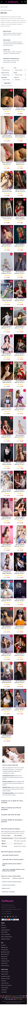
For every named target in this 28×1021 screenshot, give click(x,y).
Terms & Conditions (5, 934)
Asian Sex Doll (4, 974)
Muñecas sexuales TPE (18, 878)
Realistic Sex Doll (5, 961)
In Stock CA (4, 989)
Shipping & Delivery (5, 939)
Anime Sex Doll (4, 971)
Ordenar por (16, 77)
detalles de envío (6, 888)
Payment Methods (5, 930)
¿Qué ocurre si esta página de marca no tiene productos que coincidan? (13, 870)
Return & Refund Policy (6, 936)
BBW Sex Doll (4, 947)
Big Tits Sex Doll (5, 954)
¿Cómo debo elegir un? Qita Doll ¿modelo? (13, 859)
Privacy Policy (4, 932)
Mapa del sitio (18, 1002)
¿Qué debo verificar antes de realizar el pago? (11, 864)
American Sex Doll (5, 978)
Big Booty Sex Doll (5, 952)
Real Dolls (3, 980)
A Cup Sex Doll (4, 987)
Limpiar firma (7, 83)
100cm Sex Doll (4, 983)
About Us (3, 925)
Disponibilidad (4, 77)
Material (15, 72)
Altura (15, 67)
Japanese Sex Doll (5, 976)
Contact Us (3, 927)
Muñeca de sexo (6, 878)
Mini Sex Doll (4, 956)
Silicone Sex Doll (5, 965)
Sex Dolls (3, 945)
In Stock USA (4, 963)
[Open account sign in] (22, 2)
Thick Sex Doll (4, 949)
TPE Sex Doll (4, 958)
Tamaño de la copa (5, 72)
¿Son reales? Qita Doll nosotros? (10, 855)
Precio (2, 67)
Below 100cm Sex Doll (6, 985)
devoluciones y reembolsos (8, 891)
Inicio (1, 7)
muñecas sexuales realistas (8, 885)
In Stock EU (4, 992)
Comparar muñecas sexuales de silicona (11, 881)
